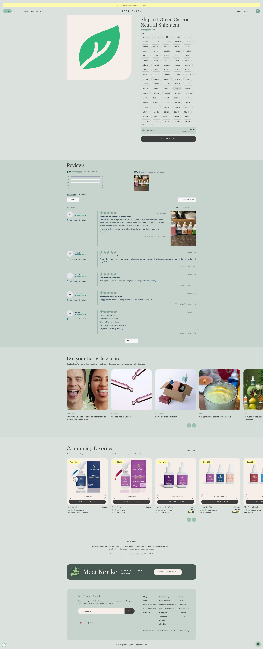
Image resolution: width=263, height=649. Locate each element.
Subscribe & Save (149, 608)
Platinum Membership (167, 604)
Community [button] (164, 596)
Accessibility (184, 631)
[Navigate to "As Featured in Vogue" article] (131, 389)
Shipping (182, 612)
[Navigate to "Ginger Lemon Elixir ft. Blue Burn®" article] (219, 389)
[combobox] (88, 496)
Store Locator (29, 11)
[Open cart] (252, 11)
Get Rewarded (164, 601)
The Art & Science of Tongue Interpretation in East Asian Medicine (86, 418)
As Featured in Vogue (121, 416)
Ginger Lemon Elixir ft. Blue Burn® (215, 416)
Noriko (7, 11)
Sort (177, 207)
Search (246, 11)
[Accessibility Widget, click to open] (4, 645)
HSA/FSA (146, 612)
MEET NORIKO (146, 5)
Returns (182, 616)
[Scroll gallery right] (194, 425)
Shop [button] (145, 596)
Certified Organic (136, 554)
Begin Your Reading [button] (167, 572)
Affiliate (162, 620)
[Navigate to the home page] (131, 11)
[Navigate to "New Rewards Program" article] (175, 389)
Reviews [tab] (71, 194)
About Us (162, 624)
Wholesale (163, 616)
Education (70, 413)
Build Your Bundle (149, 604)
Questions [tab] (82, 194)
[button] (150, 30)
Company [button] (163, 612)
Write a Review (189, 200)
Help (181, 596)
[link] (87, 509)
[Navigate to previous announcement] (4, 5)
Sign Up (130, 611)
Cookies (174, 631)
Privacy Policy (148, 631)
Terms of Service (162, 631)
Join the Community (166, 608)
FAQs (181, 601)
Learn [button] (38, 11)
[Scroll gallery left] (189, 425)
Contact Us (183, 604)
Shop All (146, 601)
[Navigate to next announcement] (258, 5)
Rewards (238, 11)
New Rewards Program (166, 416)
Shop (16, 11)
